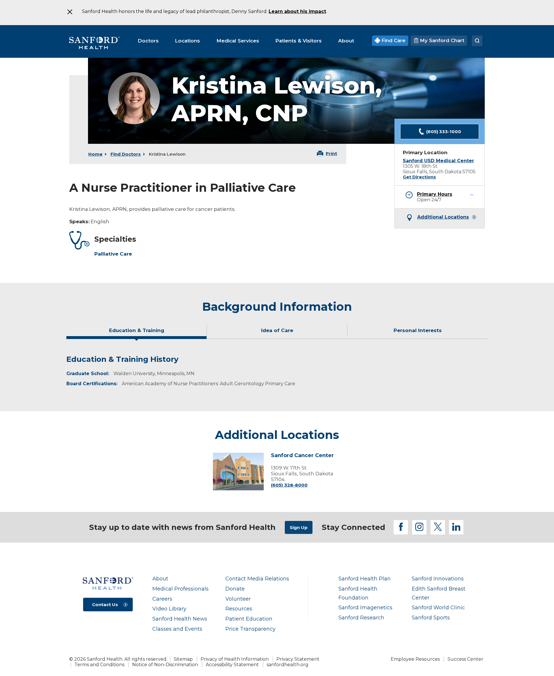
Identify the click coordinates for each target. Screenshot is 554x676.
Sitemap (183, 659)
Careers (162, 598)
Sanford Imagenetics (365, 607)
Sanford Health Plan (364, 578)
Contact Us (105, 604)
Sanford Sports (431, 617)
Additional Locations (443, 217)
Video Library (169, 608)
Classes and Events (177, 628)
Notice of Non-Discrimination (165, 664)
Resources (238, 608)
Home (95, 154)
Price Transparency (250, 628)
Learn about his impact (297, 11)
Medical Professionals (180, 588)
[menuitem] (148, 41)
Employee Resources (415, 659)
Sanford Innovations (438, 578)
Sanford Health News (179, 618)
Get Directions (419, 177)
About (160, 578)
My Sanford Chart (441, 40)
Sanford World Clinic (438, 607)
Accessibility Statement (232, 664)
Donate (235, 588)
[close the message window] (69, 12)
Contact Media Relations (257, 578)
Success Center (465, 659)
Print (331, 153)
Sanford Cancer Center (302, 456)
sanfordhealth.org (287, 664)
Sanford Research (361, 617)
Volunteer (238, 598)
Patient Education (248, 618)
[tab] (136, 333)
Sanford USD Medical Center (438, 160)
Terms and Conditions (99, 664)
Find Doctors (126, 154)
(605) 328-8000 (289, 485)
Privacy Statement (297, 659)
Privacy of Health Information (235, 659)
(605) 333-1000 (443, 131)
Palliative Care (113, 254)
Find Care (392, 40)
